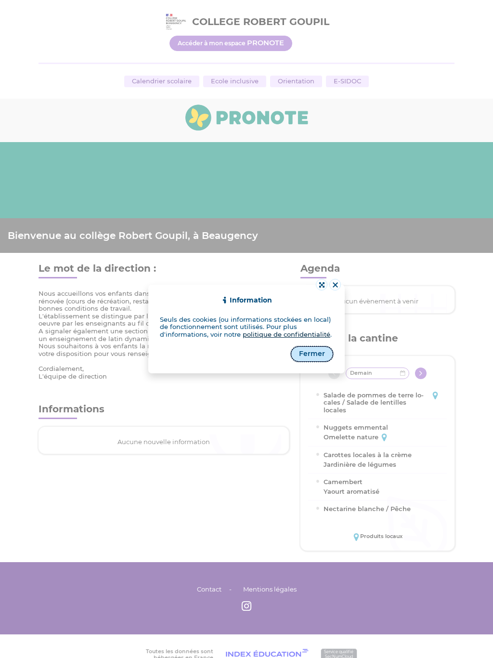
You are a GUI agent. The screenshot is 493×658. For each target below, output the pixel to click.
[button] (335, 284)
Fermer (312, 353)
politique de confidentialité (286, 334)
